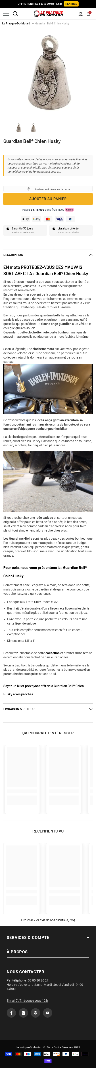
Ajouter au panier (48, 199)
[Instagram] (23, 1013)
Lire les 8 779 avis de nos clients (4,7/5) (48, 920)
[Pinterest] (35, 1013)
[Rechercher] (15, 13)
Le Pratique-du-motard (16, 23)
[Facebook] (11, 1013)
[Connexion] (80, 13)
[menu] (6, 13)
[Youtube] (47, 1013)
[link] (22, 791)
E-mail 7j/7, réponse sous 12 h (27, 1000)
